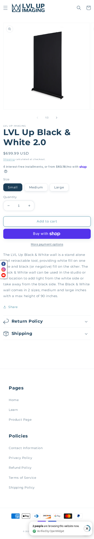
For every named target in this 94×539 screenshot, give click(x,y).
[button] (5, 8)
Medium (36, 187)
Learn (13, 410)
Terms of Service (22, 478)
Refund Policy (20, 468)
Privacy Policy (20, 458)
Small (13, 187)
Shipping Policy (22, 487)
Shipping (9, 159)
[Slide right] (56, 117)
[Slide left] (37, 117)
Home (14, 400)
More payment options (47, 244)
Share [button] (13, 307)
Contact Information (26, 448)
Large (59, 187)
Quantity (10, 197)
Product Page (20, 420)
